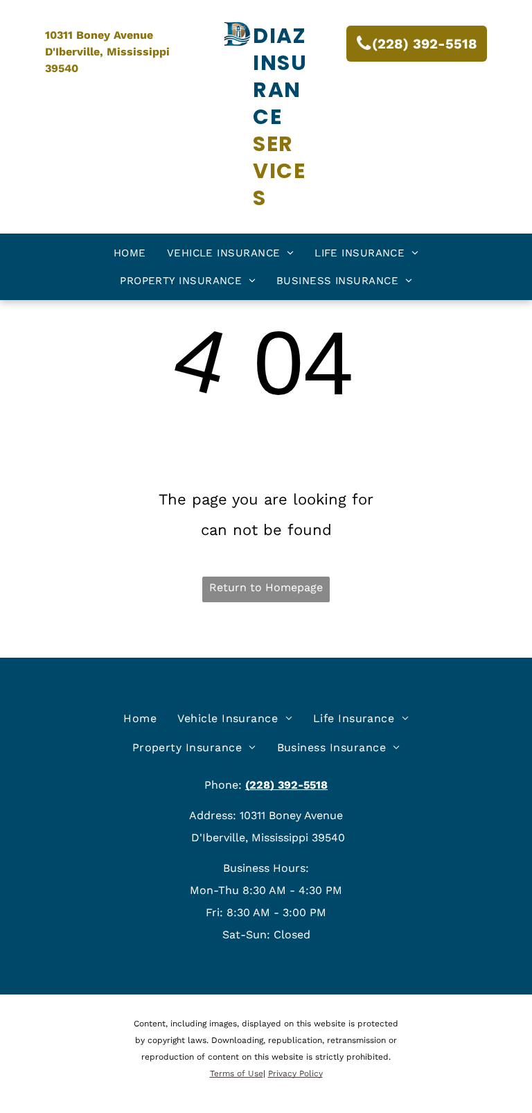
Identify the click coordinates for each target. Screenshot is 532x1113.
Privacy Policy (295, 1073)
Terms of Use (236, 1073)
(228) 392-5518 (286, 784)
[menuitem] (130, 253)
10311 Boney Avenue (99, 35)
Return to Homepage (266, 587)
